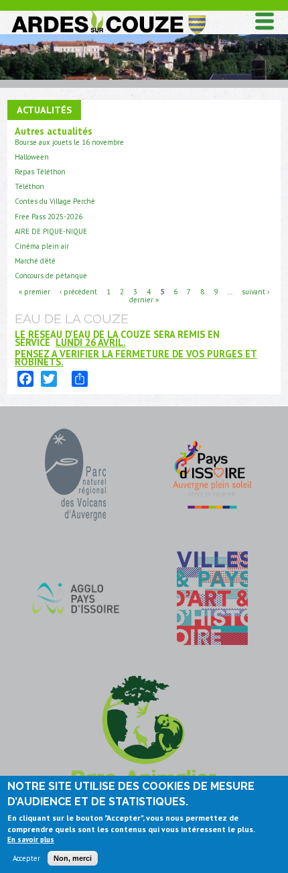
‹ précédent (78, 291)
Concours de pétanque (51, 275)
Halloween (32, 157)
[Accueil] (107, 13)
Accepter (26, 858)
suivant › (255, 291)
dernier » (144, 299)
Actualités (44, 109)
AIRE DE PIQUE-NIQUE (51, 231)
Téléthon (29, 186)
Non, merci (73, 858)
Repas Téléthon (40, 171)
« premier (34, 291)
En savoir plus (30, 839)
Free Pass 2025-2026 (48, 216)
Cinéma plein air (42, 246)
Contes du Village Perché (55, 201)
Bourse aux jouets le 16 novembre (69, 142)
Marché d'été (35, 261)
